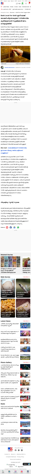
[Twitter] (19, 450)
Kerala (11, 6)
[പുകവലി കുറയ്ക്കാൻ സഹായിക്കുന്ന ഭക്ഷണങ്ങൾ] (23, 279)
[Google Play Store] (11, 466)
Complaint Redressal (11, 456)
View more (25, 277)
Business (12, 12)
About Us (13, 454)
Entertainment (25, 6)
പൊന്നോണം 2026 (6, 9)
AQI (19, 3)
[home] (1, 6)
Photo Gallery (6, 362)
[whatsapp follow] (18, 227)
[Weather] (17, 3)
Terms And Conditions (15, 459)
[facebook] (11, 227)
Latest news (6, 6)
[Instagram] (22, 450)
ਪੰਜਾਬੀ (26, 1)
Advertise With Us (21, 454)
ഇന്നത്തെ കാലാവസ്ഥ (18, 9)
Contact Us (7, 454)
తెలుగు (12, 1)
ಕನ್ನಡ (9, 1)
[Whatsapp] (22, 3)
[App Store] (20, 467)
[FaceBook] (15, 450)
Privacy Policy (20, 456)
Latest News (6, 321)
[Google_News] (14, 227)
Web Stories (5, 277)
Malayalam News (5, 12)
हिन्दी (2, 1)
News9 (5, 1)
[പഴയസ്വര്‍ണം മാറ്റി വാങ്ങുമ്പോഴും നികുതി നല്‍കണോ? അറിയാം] (23, 299)
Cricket (16, 6)
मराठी (16, 1)
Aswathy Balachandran (10, 67)
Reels (3, 404)
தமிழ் (29, 1)
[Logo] (2, 3)
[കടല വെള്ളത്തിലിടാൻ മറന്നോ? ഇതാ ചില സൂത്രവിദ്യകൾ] (8, 299)
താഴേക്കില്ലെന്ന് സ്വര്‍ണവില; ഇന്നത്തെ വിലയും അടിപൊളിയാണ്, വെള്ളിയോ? (14, 150)
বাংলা (23, 1)
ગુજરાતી (19, 1)
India (20, 6)
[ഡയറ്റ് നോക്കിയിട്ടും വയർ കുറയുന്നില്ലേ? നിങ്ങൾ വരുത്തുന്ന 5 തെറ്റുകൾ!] (8, 279)
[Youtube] (7, 227)
